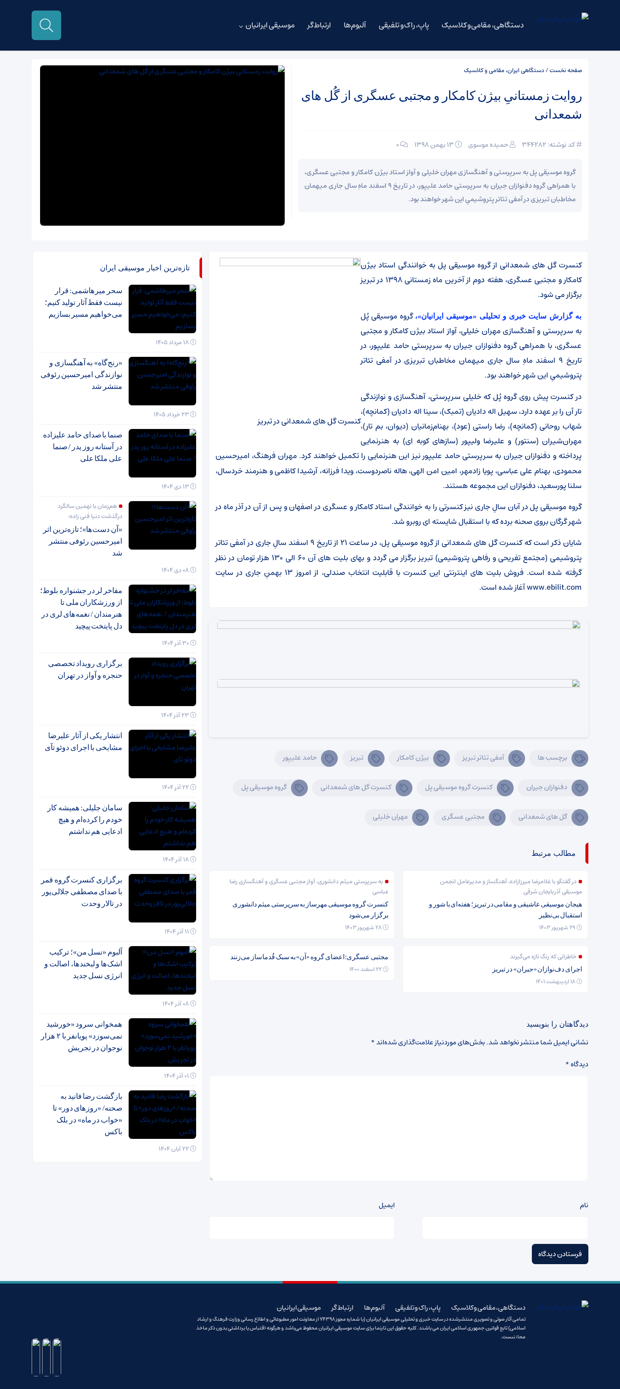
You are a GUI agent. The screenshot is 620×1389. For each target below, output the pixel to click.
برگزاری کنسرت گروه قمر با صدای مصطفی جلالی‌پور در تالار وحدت (81, 892)
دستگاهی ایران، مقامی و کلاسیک (504, 70)
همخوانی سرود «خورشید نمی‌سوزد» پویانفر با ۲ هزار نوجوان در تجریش (81, 1036)
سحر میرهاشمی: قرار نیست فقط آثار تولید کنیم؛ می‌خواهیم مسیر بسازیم (83, 302)
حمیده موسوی (488, 145)
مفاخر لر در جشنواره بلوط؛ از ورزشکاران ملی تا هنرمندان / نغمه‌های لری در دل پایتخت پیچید (81, 608)
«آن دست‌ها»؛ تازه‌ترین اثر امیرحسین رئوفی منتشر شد (82, 541)
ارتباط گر (319, 25)
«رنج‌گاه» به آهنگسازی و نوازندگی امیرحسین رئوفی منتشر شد (81, 375)
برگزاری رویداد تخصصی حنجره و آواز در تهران (85, 669)
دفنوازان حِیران (546, 787)
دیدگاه (576, 1064)
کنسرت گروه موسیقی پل (459, 787)
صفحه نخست (566, 70)
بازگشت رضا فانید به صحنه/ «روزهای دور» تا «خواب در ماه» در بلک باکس (87, 1114)
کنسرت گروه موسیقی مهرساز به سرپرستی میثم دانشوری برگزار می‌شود (310, 910)
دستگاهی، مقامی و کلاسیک (483, 25)
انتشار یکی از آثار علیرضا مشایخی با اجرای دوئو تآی (83, 741)
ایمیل (387, 1205)
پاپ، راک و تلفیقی (404, 25)
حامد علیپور (300, 757)
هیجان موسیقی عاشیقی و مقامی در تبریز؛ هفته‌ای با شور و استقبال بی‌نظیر (505, 910)
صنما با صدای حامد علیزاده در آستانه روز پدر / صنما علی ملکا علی (82, 447)
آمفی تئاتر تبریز (483, 757)
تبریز (357, 757)
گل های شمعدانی (542, 817)
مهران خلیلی (390, 817)
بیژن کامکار (413, 757)
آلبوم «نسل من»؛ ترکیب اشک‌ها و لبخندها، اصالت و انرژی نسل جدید (83, 964)
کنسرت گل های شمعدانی (356, 787)
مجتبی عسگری (463, 817)
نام (584, 1205)
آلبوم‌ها (355, 25)
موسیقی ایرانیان (270, 25)
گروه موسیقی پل (264, 787)
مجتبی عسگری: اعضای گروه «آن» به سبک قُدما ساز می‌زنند (309, 956)
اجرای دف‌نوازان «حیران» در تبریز (537, 969)
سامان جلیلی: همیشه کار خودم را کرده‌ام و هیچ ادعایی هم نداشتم (84, 820)
